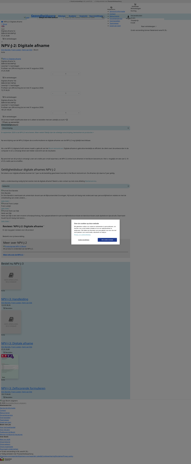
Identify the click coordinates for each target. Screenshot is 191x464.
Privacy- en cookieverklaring (82, 234)
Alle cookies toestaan (107, 239)
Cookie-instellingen (83, 240)
